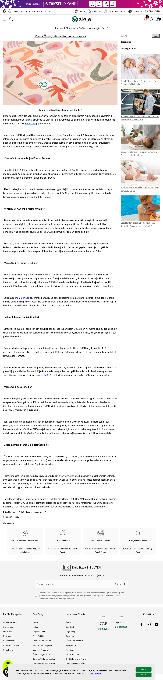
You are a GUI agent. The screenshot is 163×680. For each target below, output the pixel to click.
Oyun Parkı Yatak (10, 622)
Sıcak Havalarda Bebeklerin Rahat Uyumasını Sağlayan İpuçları (140, 189)
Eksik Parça (137, 11)
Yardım (82, 11)
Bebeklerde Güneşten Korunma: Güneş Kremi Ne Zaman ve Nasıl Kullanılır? (138, 224)
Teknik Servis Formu (116, 11)
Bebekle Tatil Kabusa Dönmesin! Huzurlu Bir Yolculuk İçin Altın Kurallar (140, 118)
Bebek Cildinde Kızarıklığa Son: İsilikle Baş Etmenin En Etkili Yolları (139, 82)
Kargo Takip (70, 631)
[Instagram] (149, 624)
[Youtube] (156, 624)
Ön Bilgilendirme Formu (76, 659)
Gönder (118, 584)
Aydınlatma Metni (46, 598)
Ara (155, 36)
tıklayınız (70, 598)
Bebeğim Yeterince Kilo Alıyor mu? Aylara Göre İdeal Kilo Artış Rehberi (139, 153)
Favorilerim (70, 650)
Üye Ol (68, 622)
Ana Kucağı (7, 631)
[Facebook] (141, 624)
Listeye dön (8, 523)
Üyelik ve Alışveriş (40, 650)
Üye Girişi (70, 627)
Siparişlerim (71, 645)
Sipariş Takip (154, 11)
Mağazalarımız (39, 631)
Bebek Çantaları (10, 640)
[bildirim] (145, 19)
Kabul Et (143, 669)
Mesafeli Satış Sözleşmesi (44, 663)
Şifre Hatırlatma (72, 654)
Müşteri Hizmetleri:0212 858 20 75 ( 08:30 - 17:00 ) (35, 11)
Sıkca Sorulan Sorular (42, 640)
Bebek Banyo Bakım (12, 645)
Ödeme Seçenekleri (41, 654)
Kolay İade (96, 11)
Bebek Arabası (9, 636)
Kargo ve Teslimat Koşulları (44, 659)
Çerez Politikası (95, 673)
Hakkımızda (38, 622)
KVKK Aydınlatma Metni (75, 663)
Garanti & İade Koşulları (42, 645)
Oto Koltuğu (8, 627)
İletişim (36, 627)
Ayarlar (143, 675)
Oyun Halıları (8, 650)
